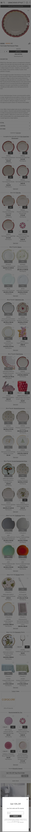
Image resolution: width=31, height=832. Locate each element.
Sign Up (15, 816)
